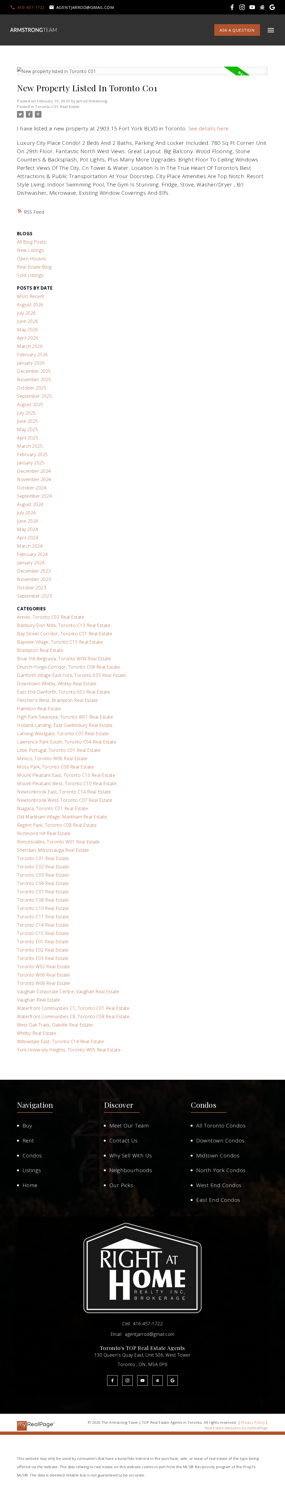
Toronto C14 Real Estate (43, 925)
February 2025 (32, 454)
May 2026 (27, 330)
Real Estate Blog (34, 267)
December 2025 (34, 371)
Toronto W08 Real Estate (43, 983)
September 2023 (34, 596)
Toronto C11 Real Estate (43, 917)
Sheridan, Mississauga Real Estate (53, 850)
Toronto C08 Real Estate (43, 900)
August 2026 (30, 305)
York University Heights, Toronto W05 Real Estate (69, 1050)
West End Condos (219, 1185)
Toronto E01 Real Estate (43, 942)
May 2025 (27, 429)
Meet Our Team (129, 1125)
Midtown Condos (217, 1155)
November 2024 (34, 479)
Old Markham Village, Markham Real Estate (62, 817)
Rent (28, 1140)
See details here (208, 128)
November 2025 (34, 379)
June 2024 (27, 521)
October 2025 (31, 388)
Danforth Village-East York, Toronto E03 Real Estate (71, 675)
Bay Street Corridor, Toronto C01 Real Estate (64, 634)
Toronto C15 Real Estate (43, 933)
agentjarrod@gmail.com (85, 7)
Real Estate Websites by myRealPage (236, 1427)
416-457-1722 (31, 7)
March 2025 (30, 446)
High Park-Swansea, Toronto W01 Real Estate (65, 717)
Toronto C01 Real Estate (57, 106)
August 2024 (30, 504)
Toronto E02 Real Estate (43, 950)
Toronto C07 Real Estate (43, 892)
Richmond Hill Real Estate (44, 833)
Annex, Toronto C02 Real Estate (50, 617)
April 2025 (27, 438)
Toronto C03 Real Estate (43, 875)
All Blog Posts (31, 242)
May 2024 (27, 529)
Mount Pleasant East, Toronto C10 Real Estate (66, 775)
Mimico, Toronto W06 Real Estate (52, 758)
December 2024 (34, 471)
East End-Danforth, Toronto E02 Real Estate (63, 692)
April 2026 (27, 338)
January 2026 (31, 363)
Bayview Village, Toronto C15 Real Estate (60, 642)
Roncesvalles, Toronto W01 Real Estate (58, 842)
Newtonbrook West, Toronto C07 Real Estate (64, 800)
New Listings (30, 250)
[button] (27, 7)
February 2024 (32, 554)
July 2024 (26, 513)
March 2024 (30, 546)
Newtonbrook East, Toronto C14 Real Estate (64, 792)
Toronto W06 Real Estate (43, 975)
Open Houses (31, 259)
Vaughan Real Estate (38, 1000)
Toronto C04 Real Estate (43, 883)
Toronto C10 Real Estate (43, 908)
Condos (32, 1155)
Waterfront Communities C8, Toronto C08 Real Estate (73, 1016)
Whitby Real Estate (36, 1033)
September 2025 (34, 396)
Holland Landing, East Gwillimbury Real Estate (65, 725)
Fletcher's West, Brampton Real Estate (57, 700)
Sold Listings (30, 275)
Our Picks (121, 1185)
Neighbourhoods (130, 1170)
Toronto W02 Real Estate (43, 967)
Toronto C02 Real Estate (43, 867)
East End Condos (218, 1199)
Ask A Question (237, 30)
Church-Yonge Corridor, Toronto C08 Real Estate (68, 667)
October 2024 (31, 488)
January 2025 (31, 463)
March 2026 (30, 346)
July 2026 (26, 313)
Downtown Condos (220, 1140)
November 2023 (34, 579)
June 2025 (27, 421)
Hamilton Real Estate (39, 708)
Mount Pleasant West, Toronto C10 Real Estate (67, 783)
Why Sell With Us (130, 1155)
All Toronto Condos (220, 1125)
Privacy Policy (253, 1422)
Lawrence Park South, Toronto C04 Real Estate (66, 742)
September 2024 (34, 496)
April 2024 (27, 538)
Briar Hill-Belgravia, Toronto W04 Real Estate (64, 659)
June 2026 (27, 321)
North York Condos (221, 1170)
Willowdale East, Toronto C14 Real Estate (60, 1041)
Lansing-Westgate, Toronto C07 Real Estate (63, 733)
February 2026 (32, 355)
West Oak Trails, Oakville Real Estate (55, 1025)
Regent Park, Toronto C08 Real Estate (57, 825)
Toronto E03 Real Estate (43, 958)
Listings (32, 1170)
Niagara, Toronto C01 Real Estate (52, 808)
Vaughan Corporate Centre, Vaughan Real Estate (68, 991)
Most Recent (30, 296)
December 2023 (34, 571)
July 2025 (26, 413)
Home (30, 1185)
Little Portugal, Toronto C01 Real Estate (58, 750)
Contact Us (123, 1140)
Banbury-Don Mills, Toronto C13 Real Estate (63, 625)
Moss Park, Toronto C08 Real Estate (55, 767)
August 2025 (30, 404)
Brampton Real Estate (40, 650)
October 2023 (31, 588)
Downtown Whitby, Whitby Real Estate (57, 684)
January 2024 (31, 563)
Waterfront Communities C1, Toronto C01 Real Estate (73, 1008)
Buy (27, 1125)
